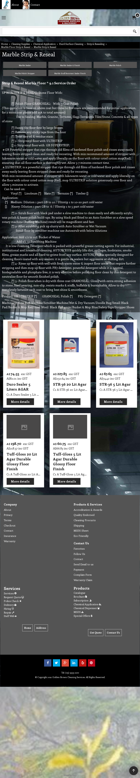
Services (9, 593)
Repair (8, 612)
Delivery (9, 605)
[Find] (134, 31)
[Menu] (4, 18)
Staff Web (9, 615)
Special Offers (82, 615)
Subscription (82, 600)
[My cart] (134, 18)
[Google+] (65, 663)
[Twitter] (56, 663)
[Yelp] (82, 663)
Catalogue (79, 592)
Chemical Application (86, 604)
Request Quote (13, 597)
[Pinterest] (91, 663)
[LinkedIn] (74, 663)
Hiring (8, 608)
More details (20, 402)
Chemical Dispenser (86, 608)
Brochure (79, 596)
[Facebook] (47, 663)
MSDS (77, 612)
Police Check (11, 601)
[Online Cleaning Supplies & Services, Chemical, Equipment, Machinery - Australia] (69, 17)
